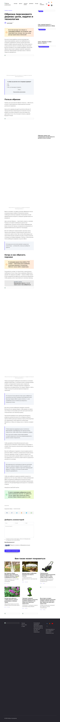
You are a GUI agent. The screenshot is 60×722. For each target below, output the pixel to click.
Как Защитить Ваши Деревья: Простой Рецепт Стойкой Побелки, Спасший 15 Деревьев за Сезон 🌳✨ (12, 575)
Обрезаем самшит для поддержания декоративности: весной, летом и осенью (46, 137)
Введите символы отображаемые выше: (20, 545)
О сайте (23, 626)
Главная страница (8, 10)
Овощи (15, 3)
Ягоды (36, 3)
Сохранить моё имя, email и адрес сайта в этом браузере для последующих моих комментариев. (18, 539)
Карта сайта (24, 624)
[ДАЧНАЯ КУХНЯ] (46, 39)
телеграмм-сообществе (19, 492)
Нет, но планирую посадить (14, 87)
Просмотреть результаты (19, 92)
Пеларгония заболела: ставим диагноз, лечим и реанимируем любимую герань (11, 600)
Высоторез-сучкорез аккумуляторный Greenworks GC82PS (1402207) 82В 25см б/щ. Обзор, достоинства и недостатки (47, 601)
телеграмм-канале (14, 262)
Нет (8, 85)
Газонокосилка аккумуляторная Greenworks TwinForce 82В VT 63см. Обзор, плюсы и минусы (47, 575)
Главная (23, 623)
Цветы (20, 3)
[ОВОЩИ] (46, 22)
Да (8, 84)
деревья (7, 505)
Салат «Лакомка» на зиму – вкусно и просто (45, 42)
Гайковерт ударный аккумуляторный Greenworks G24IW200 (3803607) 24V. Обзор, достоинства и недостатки (30, 601)
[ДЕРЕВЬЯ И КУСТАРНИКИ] (46, 133)
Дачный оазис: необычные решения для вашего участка (29, 574)
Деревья (31, 3)
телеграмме (11, 31)
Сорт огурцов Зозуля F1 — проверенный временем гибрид (46, 25)
